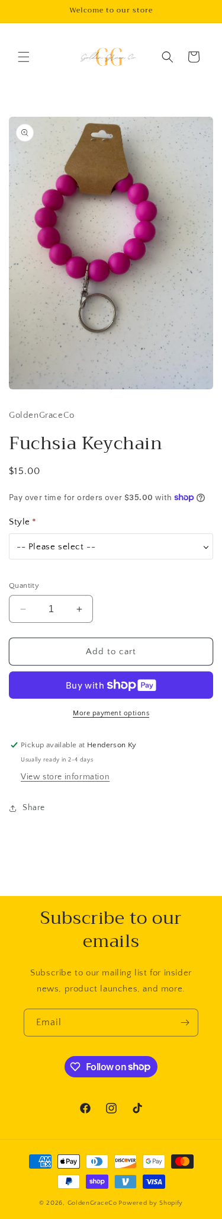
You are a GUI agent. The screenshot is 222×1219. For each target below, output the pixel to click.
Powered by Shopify (150, 1203)
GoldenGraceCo (92, 1203)
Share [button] (33, 807)
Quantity (24, 585)
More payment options (111, 713)
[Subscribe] (185, 1022)
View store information (65, 777)
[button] (24, 57)
